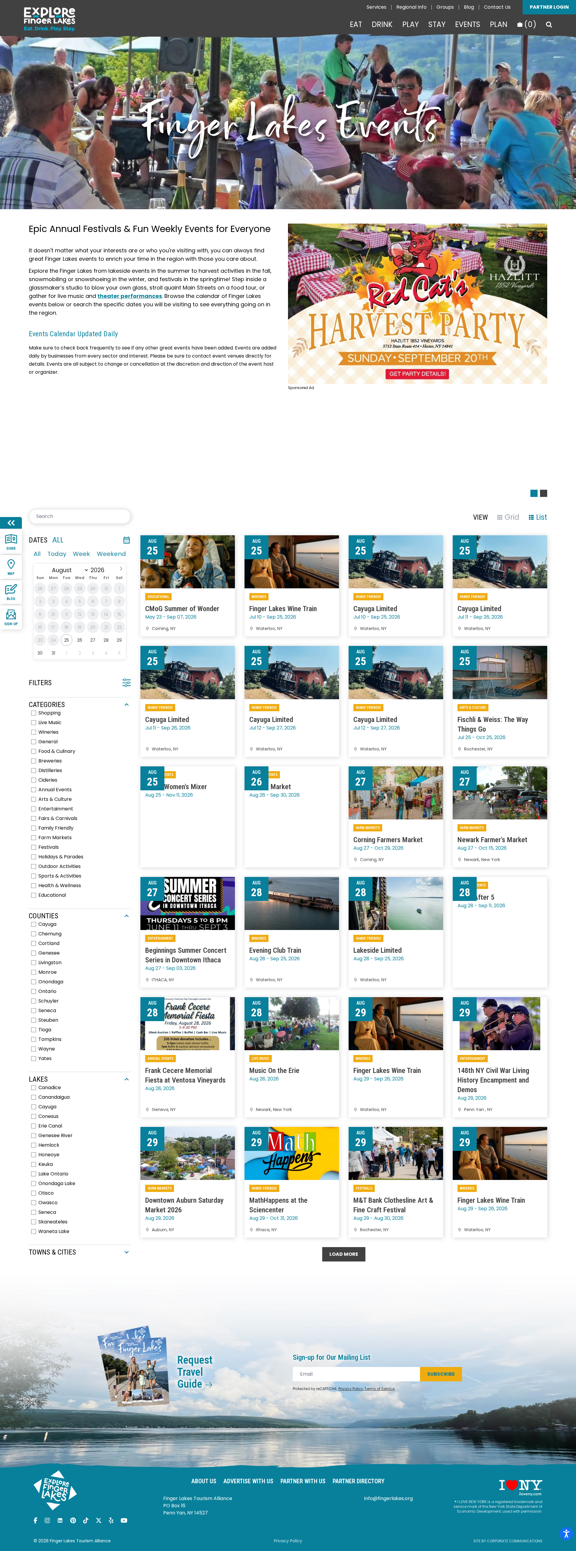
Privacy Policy (350, 1388)
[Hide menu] (11, 523)
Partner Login (549, 7)
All (37, 554)
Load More (343, 1254)
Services (376, 7)
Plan (498, 24)
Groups (445, 7)
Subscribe (441, 1374)
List (541, 517)
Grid (512, 517)
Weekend (111, 554)
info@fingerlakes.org (388, 1498)
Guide (11, 548)
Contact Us (497, 7)
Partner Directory (359, 1481)
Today (56, 554)
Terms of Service (379, 1388)
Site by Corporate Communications (507, 1541)
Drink (382, 24)
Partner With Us (303, 1481)
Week (81, 554)
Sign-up (11, 624)
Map (11, 574)
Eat (356, 24)
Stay (437, 24)
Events (467, 24)
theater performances (130, 296)
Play (410, 24)
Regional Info (411, 7)
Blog (469, 7)
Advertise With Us (248, 1481)
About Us (203, 1481)
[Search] (549, 25)
